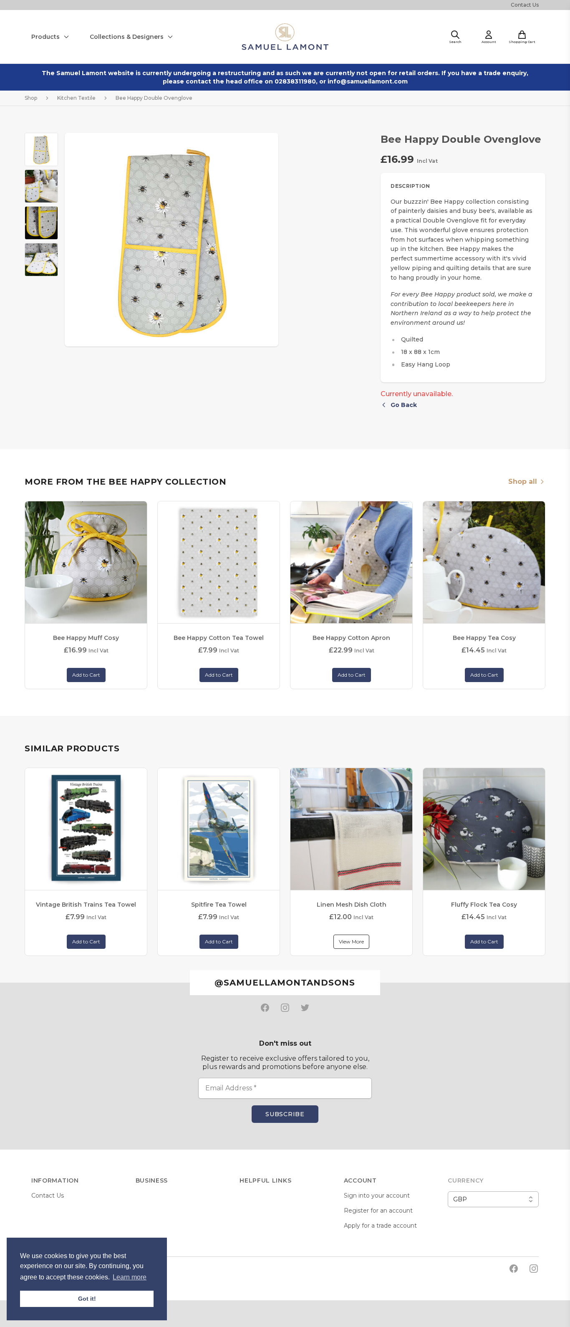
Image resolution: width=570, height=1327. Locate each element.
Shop (31, 98)
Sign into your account (377, 1195)
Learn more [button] (129, 1277)
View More (351, 941)
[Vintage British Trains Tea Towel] (86, 829)
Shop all (522, 481)
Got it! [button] (87, 1298)
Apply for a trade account (380, 1225)
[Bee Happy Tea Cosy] (484, 562)
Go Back (404, 405)
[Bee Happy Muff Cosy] (86, 562)
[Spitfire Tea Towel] (219, 829)
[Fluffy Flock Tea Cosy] (484, 829)
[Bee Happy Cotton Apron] (351, 562)
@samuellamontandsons (284, 983)
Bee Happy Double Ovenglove (154, 98)
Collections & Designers (127, 36)
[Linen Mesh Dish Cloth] (351, 829)
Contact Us (525, 5)
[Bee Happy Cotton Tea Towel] (219, 562)
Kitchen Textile (76, 98)
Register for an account (378, 1210)
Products (45, 36)
